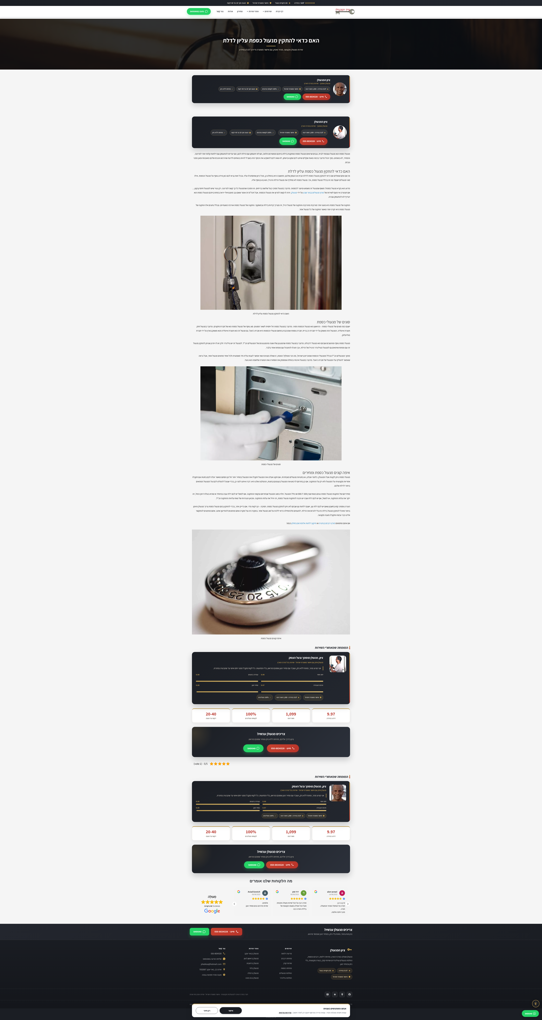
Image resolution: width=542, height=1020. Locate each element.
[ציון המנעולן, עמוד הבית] (345, 11)
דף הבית (279, 11)
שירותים (268, 11)
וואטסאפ (290, 96)
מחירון (240, 11)
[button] (348, 904)
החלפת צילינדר (286, 978)
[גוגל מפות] (342, 994)
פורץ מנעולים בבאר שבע (313, 192)
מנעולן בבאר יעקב (251, 953)
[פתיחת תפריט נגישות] (535, 1003)
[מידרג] (335, 994)
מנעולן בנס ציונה (252, 978)
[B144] (327, 994)
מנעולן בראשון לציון (251, 958)
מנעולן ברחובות (253, 963)
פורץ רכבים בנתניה (327, 523)
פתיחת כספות (286, 968)
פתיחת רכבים (286, 958)
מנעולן (294, 192)
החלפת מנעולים (285, 973)
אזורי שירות (254, 11)
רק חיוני (207, 1010)
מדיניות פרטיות (285, 1012)
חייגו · (315, 96)
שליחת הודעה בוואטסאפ (212, 959)
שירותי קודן (287, 963)
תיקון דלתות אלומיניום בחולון (303, 523)
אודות (230, 11)
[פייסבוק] (349, 994)
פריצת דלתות (286, 953)
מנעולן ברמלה (253, 973)
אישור (230, 1010)
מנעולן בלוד (254, 968)
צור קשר (220, 11)
